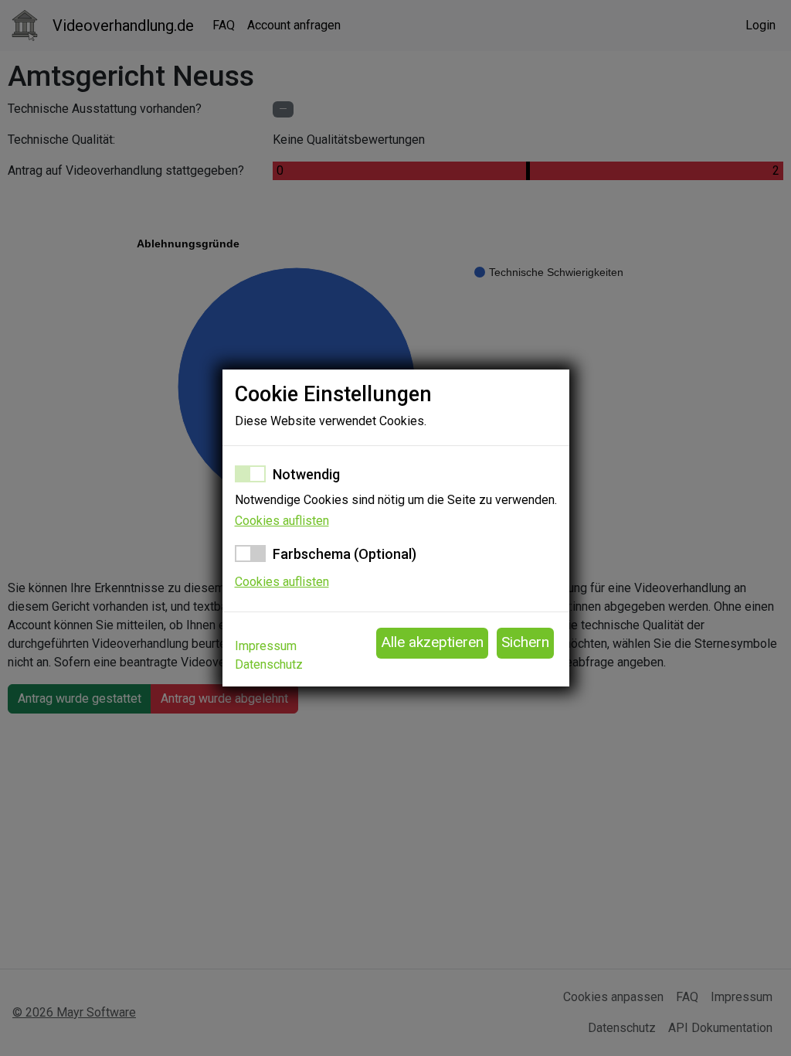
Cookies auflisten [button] (282, 520)
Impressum (266, 646)
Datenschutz (269, 664)
